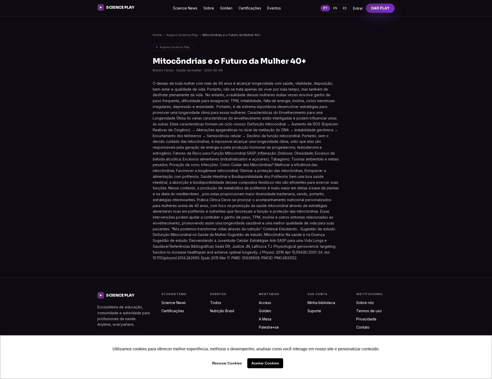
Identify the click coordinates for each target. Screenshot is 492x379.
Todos (215, 302)
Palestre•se (269, 327)
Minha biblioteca (321, 302)
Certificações (250, 8)
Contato (363, 327)
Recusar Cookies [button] (227, 363)
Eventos (274, 8)
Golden (226, 8)
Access (265, 302)
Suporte (314, 311)
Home (157, 35)
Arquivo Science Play (182, 35)
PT (325, 8)
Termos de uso (369, 311)
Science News (185, 8)
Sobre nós (365, 302)
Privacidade (366, 319)
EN (335, 8)
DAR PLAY (380, 8)
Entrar (358, 8)
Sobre (208, 8)
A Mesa (265, 319)
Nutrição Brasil (222, 311)
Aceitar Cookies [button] (265, 363)
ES (345, 8)
